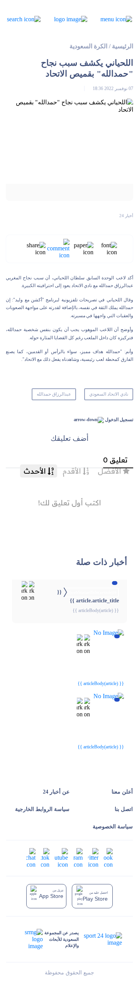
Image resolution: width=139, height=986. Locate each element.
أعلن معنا (122, 792)
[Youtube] (61, 857)
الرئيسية (122, 46)
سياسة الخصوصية (113, 827)
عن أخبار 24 (56, 792)
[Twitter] (93, 857)
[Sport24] (100, 939)
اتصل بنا (124, 809)
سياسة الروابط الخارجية (42, 809)
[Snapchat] (31, 857)
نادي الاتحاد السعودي (108, 394)
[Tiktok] (45, 857)
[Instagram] (78, 857)
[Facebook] (108, 857)
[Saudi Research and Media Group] (30, 939)
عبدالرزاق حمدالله (54, 394)
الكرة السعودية (88, 46)
